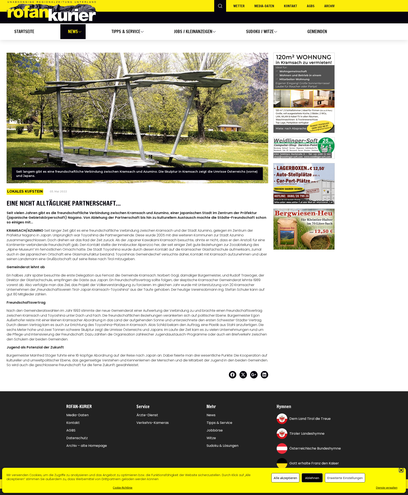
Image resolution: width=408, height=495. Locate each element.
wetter (239, 6)
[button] (401, 470)
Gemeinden (317, 31)
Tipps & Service (126, 31)
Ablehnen (312, 478)
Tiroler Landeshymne (306, 433)
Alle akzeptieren (285, 478)
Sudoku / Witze (260, 31)
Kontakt (290, 6)
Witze (211, 438)
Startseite (24, 31)
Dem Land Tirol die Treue (310, 418)
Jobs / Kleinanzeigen (193, 31)
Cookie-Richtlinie (122, 487)
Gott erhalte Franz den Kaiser (314, 463)
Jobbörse (215, 430)
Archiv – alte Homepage (86, 445)
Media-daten (264, 6)
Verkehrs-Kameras (152, 422)
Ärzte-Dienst (147, 415)
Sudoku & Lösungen (222, 445)
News (73, 31)
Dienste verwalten (386, 487)
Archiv (329, 6)
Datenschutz (77, 438)
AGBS (310, 6)
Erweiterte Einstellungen (345, 478)
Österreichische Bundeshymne (315, 448)
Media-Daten (77, 415)
